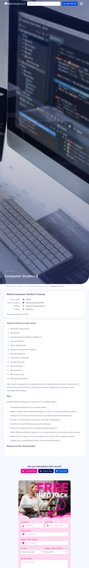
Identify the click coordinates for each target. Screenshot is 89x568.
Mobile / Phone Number (29, 539)
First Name (25, 522)
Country (24, 548)
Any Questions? (26, 558)
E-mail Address (26, 531)
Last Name (49, 522)
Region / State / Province (54, 548)
